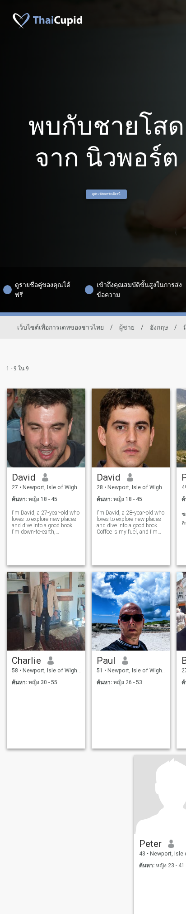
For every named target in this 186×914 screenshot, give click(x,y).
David (24, 477)
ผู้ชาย (127, 327)
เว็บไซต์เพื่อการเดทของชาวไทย (60, 327)
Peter (150, 843)
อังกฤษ (159, 327)
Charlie (26, 660)
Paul (106, 660)
